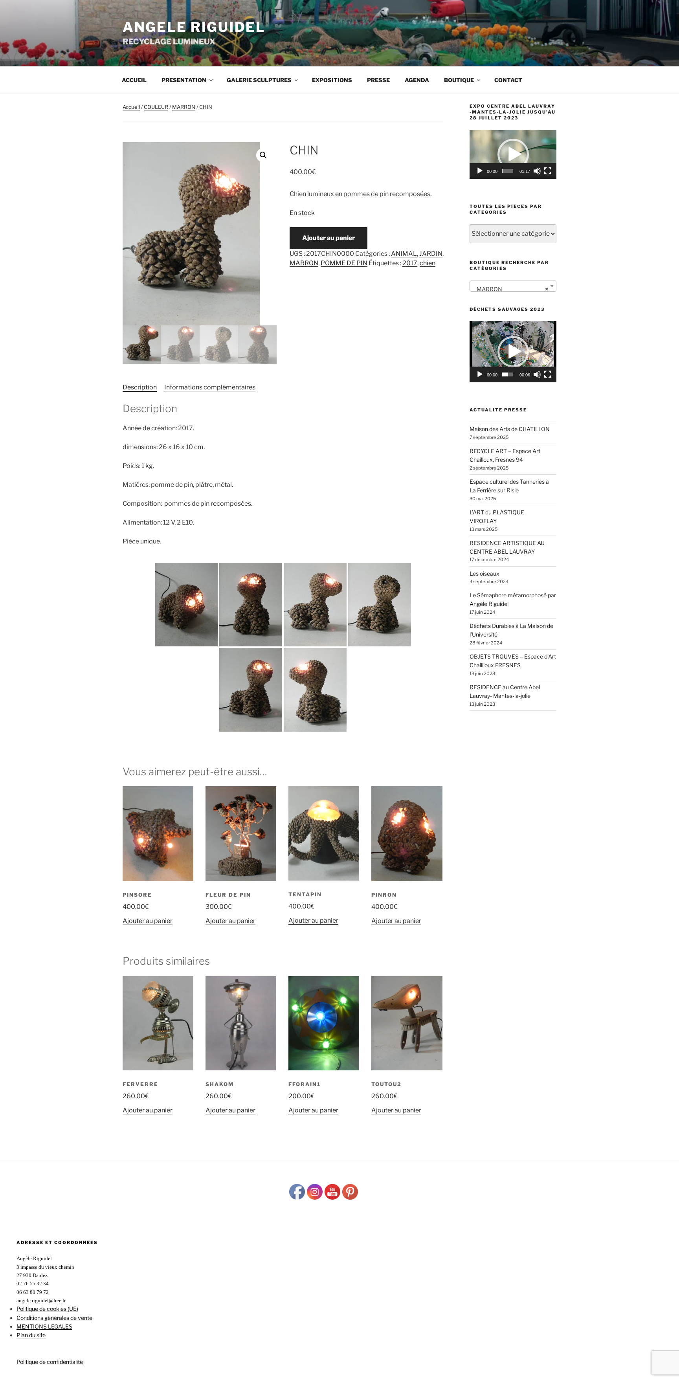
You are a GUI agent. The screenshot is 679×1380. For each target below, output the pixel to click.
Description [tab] (140, 387)
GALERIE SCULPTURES (259, 80)
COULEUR (156, 107)
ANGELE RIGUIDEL (194, 27)
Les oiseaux (484, 573)
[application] (513, 154)
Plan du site (31, 1335)
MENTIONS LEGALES (44, 1326)
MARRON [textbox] (510, 289)
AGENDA (417, 80)
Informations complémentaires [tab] (209, 387)
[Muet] (537, 171)
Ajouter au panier (328, 238)
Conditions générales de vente (54, 1317)
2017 (409, 263)
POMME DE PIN (344, 263)
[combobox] (513, 286)
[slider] (507, 171)
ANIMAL (404, 253)
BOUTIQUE (459, 80)
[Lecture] (480, 171)
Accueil (134, 80)
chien (427, 263)
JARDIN (430, 253)
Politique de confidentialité (50, 1361)
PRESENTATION (183, 80)
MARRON (183, 107)
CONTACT (508, 80)
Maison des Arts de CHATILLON (510, 429)
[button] (263, 155)
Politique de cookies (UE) (47, 1308)
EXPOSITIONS (332, 80)
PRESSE (378, 80)
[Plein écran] (548, 171)
